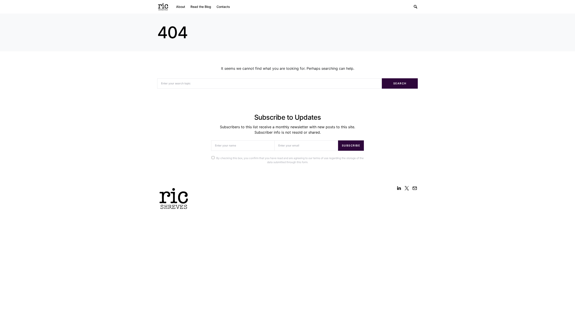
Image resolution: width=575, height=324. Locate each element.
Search (400, 83)
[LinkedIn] (399, 188)
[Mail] (414, 188)
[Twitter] (407, 188)
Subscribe (351, 145)
